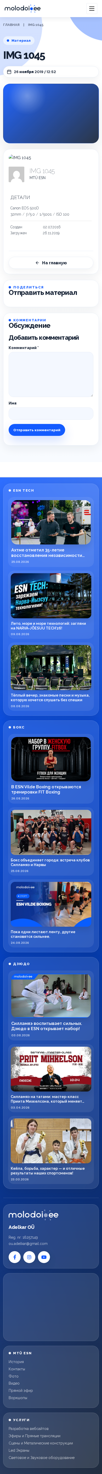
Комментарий (24, 348)
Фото (14, 1376)
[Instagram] (29, 1257)
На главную (54, 262)
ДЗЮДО (21, 964)
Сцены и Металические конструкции (41, 1443)
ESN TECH (23, 490)
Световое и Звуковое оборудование (42, 1458)
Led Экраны (19, 1450)
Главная (11, 25)
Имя (12, 403)
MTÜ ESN (38, 178)
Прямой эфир (21, 1390)
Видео (14, 1383)
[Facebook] (15, 1257)
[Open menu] (91, 8)
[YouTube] (44, 1257)
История (16, 1362)
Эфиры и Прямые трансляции (34, 1436)
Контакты (17, 1369)
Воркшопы (18, 1398)
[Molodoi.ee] (33, 1215)
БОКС (19, 727)
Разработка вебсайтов (29, 1429)
